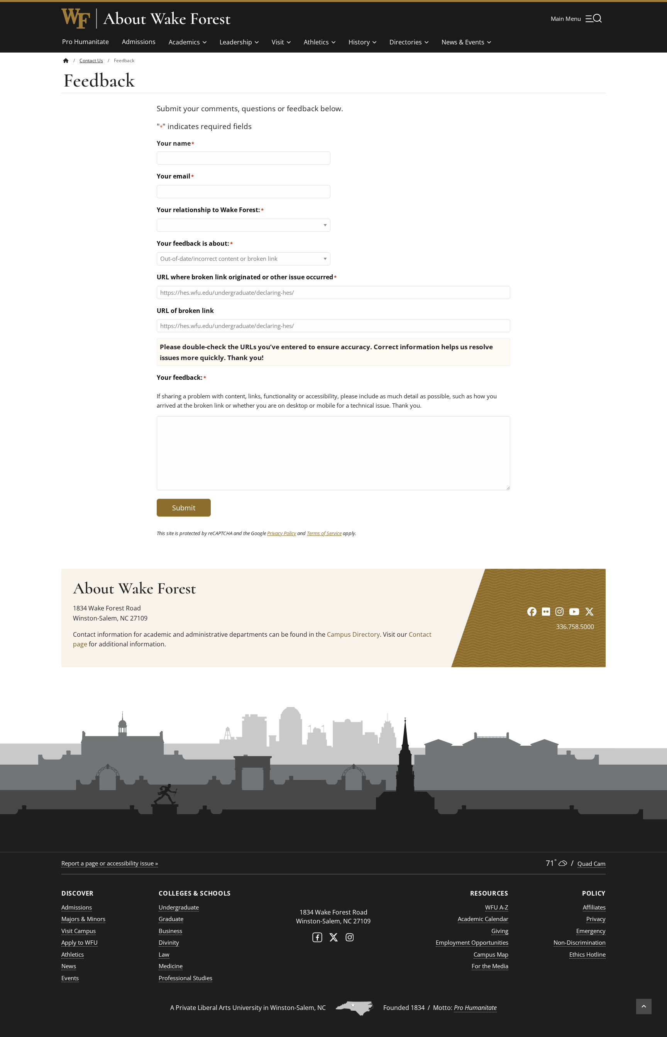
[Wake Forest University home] (75, 18)
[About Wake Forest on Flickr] (546, 611)
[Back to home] (66, 60)
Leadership (236, 42)
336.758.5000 (575, 626)
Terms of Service (324, 533)
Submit (183, 507)
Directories (405, 42)
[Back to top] (644, 1006)
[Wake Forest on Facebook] (317, 939)
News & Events (463, 42)
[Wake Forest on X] (333, 939)
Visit (278, 42)
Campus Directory (353, 634)
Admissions (139, 41)
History (359, 42)
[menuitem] (71, 60)
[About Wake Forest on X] (589, 611)
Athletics (316, 42)
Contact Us (91, 60)
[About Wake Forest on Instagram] (559, 611)
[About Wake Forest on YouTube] (574, 611)
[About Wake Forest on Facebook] (532, 611)
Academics (184, 42)
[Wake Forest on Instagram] (349, 939)
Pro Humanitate (85, 41)
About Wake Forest (167, 18)
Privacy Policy (281, 533)
